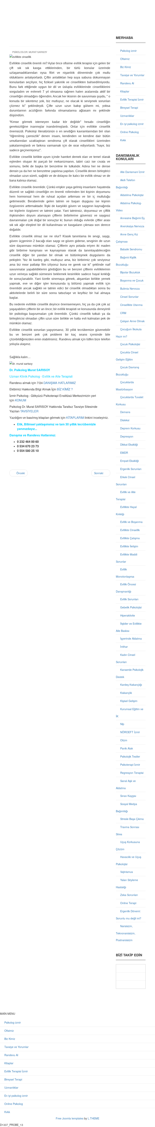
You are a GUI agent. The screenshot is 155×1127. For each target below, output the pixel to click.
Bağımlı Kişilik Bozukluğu (126, 260)
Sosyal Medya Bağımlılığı (126, 807)
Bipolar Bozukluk (129, 272)
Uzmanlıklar (126, 116)
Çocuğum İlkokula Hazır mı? (129, 332)
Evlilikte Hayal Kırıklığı (126, 510)
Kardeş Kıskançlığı (130, 684)
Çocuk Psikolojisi (129, 344)
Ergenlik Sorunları (130, 469)
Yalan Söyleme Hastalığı (127, 883)
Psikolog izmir (128, 51)
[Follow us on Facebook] (131, 968)
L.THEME (93, 1118)
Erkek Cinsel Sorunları (125, 480)
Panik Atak (126, 748)
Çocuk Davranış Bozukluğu (127, 370)
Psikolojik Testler (129, 756)
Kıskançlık (125, 693)
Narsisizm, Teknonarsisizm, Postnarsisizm (125, 933)
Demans (124, 412)
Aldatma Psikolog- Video (129, 206)
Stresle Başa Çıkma (131, 819)
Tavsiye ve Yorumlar (131, 75)
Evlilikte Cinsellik (129, 530)
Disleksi (124, 420)
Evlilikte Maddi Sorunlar (126, 557)
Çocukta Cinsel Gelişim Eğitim (127, 355)
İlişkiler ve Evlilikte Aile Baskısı (129, 627)
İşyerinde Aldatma (130, 638)
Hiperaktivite (127, 615)
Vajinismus (126, 872)
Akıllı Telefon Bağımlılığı (125, 183)
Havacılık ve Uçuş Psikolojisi (128, 860)
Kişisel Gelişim (128, 701)
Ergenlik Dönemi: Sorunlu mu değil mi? (128, 914)
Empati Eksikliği (129, 461)
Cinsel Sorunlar (129, 297)
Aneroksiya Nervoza (131, 226)
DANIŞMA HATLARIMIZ (59, 383)
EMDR (123, 453)
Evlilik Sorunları (128, 599)
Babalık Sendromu (130, 249)
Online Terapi (127, 903)
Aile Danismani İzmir (132, 172)
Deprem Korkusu (129, 428)
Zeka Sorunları (128, 895)
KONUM (20, 400)
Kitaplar (124, 91)
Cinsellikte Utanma (131, 305)
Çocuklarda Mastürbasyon (125, 385)
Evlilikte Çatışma (129, 538)
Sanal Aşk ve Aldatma (126, 784)
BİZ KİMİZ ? (65, 389)
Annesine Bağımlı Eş (132, 218)
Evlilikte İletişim (128, 546)
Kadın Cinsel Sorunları (125, 658)
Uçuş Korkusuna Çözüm (128, 845)
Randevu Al (126, 83)
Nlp (121, 724)
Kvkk (122, 140)
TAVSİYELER (29, 411)
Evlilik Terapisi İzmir (131, 99)
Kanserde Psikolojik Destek (129, 673)
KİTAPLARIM (75, 417)
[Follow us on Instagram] (131, 985)
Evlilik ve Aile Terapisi (126, 495)
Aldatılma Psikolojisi (131, 195)
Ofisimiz (124, 59)
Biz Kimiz (125, 67)
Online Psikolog (129, 132)
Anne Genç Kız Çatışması (127, 237)
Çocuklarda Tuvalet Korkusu (129, 400)
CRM (122, 313)
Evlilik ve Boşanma (131, 522)
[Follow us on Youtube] (131, 976)
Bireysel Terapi (128, 107)
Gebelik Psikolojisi (130, 607)
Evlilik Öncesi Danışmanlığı (126, 587)
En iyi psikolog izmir (131, 124)
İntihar (123, 646)
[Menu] (144, 8)
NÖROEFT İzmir (129, 732)
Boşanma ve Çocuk (131, 280)
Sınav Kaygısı (127, 796)
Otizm (123, 740)
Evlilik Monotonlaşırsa (125, 572)
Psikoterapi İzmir (129, 764)
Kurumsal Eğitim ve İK (129, 712)
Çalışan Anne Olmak (132, 321)
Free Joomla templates (69, 1118)
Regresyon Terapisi (131, 773)
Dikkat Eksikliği (128, 444)
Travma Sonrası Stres (127, 830)
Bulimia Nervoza (129, 288)
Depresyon (126, 436)
